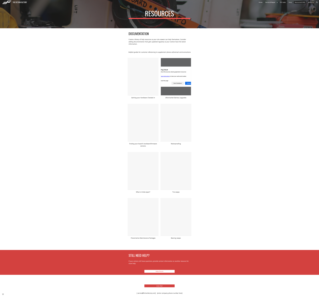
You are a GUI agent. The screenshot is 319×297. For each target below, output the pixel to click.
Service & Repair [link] (270, 2)
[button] (317, 2)
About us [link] (311, 2)
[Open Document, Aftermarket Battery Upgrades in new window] (188, 60)
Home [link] (260, 2)
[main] (159, 14)
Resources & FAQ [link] (300, 2)
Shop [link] (290, 2)
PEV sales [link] (283, 2)
